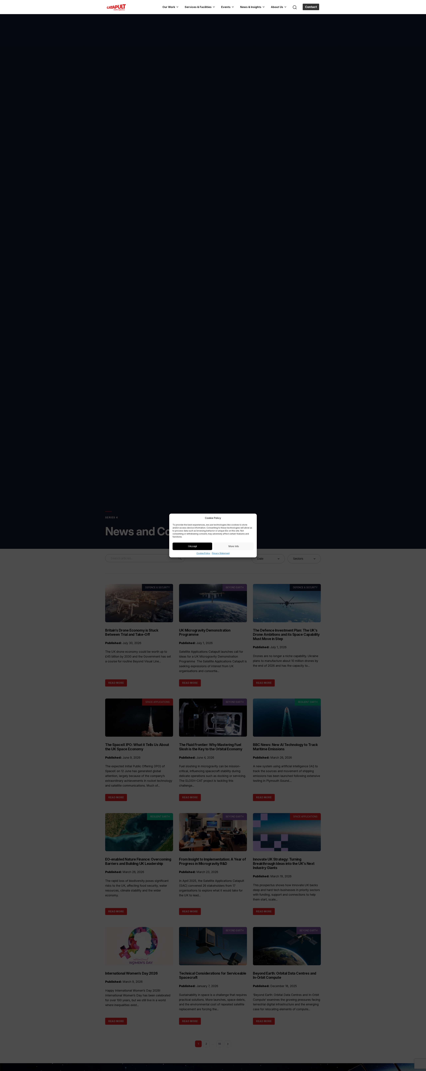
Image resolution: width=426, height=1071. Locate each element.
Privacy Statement (221, 553)
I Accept (192, 546)
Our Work (168, 7)
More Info (233, 546)
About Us (277, 7)
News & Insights (250, 7)
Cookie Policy (203, 553)
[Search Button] (294, 7)
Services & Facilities (198, 7)
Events (225, 7)
